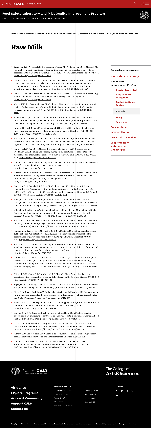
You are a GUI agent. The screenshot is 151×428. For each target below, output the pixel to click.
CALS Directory (90, 398)
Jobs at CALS (90, 402)
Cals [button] (142, 3)
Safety (119, 117)
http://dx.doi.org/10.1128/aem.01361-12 (37, 239)
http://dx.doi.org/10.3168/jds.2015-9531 (48, 195)
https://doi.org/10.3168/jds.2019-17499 (37, 134)
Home (13, 34)
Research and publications (26, 18)
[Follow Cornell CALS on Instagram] (122, 390)
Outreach (47, 18)
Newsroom (89, 387)
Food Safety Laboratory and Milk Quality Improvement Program (53, 13)
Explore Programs (24, 393)
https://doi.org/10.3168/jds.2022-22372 (69, 123)
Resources (60, 18)
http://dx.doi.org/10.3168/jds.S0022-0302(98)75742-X (53, 347)
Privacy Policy (26, 424)
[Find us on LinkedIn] (127, 390)
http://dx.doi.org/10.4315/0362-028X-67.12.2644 (57, 319)
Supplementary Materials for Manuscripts (120, 146)
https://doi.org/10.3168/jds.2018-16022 (37, 157)
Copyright (14, 424)
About (6, 18)
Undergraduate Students (63, 390)
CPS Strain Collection (123, 137)
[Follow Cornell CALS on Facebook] (116, 390)
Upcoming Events (91, 391)
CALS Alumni (58, 402)
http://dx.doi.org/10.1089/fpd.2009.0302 (33, 280)
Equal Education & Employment (61, 424)
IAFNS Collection (120, 132)
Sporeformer (122, 122)
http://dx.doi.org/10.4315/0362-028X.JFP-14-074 (64, 226)
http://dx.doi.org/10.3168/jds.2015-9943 (70, 216)
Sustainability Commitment (106, 424)
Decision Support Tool (126, 90)
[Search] (135, 4)
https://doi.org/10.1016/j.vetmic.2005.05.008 (35, 308)
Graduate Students (61, 394)
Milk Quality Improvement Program (123, 34)
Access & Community (26, 398)
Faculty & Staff (59, 398)
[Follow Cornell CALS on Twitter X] (132, 390)
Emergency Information (127, 424)
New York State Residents (63, 405)
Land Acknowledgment (84, 424)
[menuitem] (5, 18)
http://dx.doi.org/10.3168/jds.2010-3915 (32, 253)
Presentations (119, 127)
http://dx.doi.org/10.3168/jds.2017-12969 (33, 168)
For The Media (90, 394)
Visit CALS (18, 387)
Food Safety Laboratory (125, 76)
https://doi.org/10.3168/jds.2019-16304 (75, 144)
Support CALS (21, 403)
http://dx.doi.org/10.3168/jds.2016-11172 (32, 181)
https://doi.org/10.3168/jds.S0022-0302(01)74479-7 (60, 329)
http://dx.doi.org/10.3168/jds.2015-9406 (78, 205)
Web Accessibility (40, 424)
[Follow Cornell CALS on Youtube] (117, 395)
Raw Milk (120, 111)
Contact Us (19, 409)
